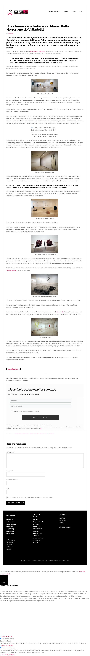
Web (7, 488)
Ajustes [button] (9, 574)
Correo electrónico (12, 480)
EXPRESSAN (17, 13)
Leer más (82, 572)
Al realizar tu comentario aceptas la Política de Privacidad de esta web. (31, 497)
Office (66, 11)
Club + (74, 11)
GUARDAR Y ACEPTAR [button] (7, 655)
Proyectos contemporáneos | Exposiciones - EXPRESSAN (38, 434)
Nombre (9, 471)
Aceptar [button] (3, 574)
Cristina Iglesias (11, 270)
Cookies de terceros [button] (6, 645)
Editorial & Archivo (54, 11)
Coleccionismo (19, 434)
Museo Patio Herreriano (37, 51)
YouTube (62, 518)
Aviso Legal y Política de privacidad (10, 542)
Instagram (62, 520)
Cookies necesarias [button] (6, 636)
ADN (80, 11)
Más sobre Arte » (13, 369)
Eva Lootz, (60, 312)
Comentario (10, 452)
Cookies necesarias (7, 639)
